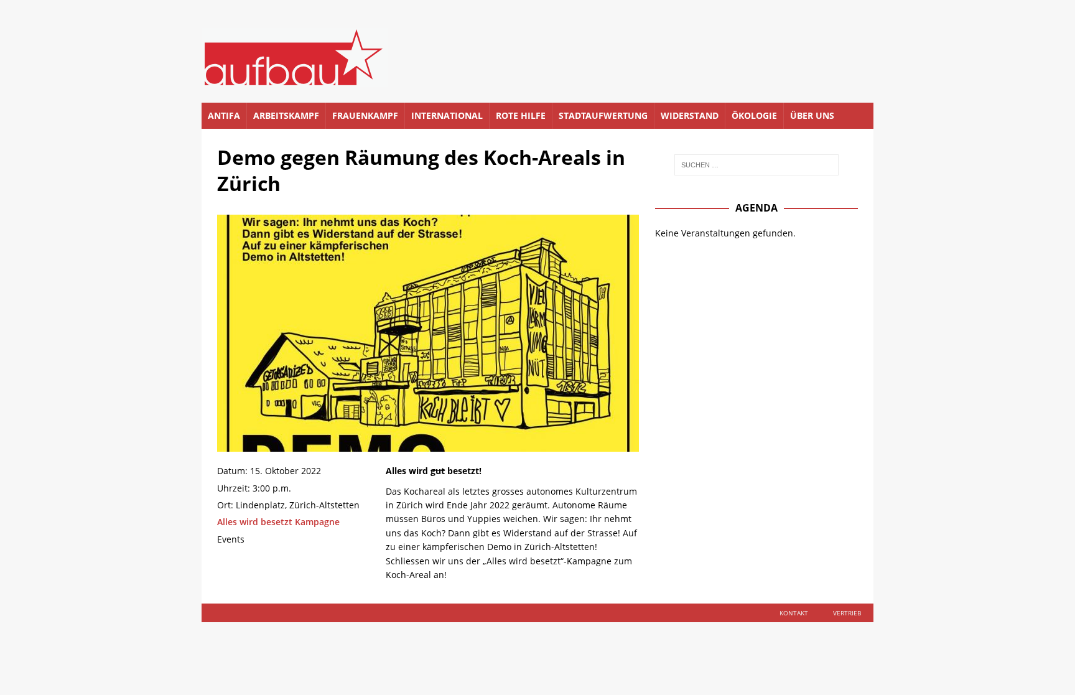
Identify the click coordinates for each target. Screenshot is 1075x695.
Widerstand (690, 115)
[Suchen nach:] (756, 164)
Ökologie (754, 115)
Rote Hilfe (521, 115)
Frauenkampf (365, 115)
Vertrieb (847, 613)
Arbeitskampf (286, 115)
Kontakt (793, 613)
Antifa (224, 115)
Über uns (812, 115)
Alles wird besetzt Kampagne (278, 522)
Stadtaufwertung (603, 115)
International (447, 115)
